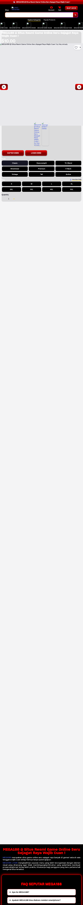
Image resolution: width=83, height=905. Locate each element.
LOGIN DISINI (36, 153)
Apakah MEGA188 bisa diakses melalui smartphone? (36, 900)
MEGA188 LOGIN (10, 863)
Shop (7, 10)
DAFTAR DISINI (13, 153)
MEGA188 (7, 857)
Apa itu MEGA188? (20, 892)
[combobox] (39, 14)
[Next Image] (79, 87)
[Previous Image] (4, 87)
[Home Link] (18, 8)
